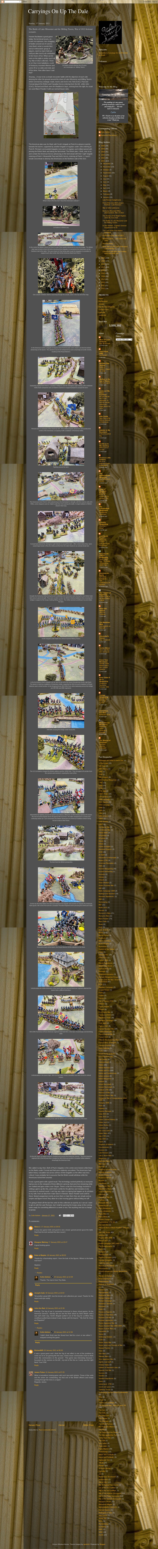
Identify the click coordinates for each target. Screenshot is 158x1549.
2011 (103, 285)
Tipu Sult (102, 1440)
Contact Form (104, 309)
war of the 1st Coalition (107, 1488)
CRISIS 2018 (103, 960)
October (106, 170)
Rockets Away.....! (109, 243)
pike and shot (103, 1225)
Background (103, 301)
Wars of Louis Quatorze (104, 340)
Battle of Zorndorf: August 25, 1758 (104, 369)
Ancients (102, 874)
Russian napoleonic (106, 1320)
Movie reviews (104, 1175)
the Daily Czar (104, 1415)
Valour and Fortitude (106, 1454)
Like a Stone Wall (105, 1155)
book (100, 927)
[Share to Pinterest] (73, 1215)
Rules (101, 1309)
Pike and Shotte (104, 1232)
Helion (101, 1065)
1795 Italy (102, 791)
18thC (101, 819)
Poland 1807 (103, 1241)
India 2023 (102, 1114)
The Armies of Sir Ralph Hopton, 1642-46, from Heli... (114, 217)
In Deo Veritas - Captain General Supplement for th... (114, 226)
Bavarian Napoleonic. (106, 896)
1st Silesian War (104, 830)
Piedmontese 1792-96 (107, 1222)
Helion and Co (104, 1070)
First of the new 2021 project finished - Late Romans (113, 204)
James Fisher (39, 1372)
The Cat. (102, 1410)
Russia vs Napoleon (106, 1315)
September (107, 173)
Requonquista (104, 1281)
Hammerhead (104, 1062)
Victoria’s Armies (105, 1468)
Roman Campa (104, 1298)
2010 (103, 288)
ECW (100, 984)
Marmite (102, 1167)
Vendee (101, 1465)
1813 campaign (104, 805)
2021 (103, 161)
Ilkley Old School (103, 609)
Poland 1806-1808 (105, 1238)
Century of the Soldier (107, 949)
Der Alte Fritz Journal (104, 364)
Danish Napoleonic (105, 963)
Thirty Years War (105, 1438)
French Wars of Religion (107, 1043)
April (105, 188)
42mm (101, 841)
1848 (100, 808)
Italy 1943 (102, 1139)
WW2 (101, 1532)
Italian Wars (103, 1133)
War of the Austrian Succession (110, 1493)
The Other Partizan (106, 1424)
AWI (100, 888)
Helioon (101, 1081)
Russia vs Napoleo (105, 1312)
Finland (101, 1009)
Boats (101, 924)
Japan (101, 1142)
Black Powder (104, 919)
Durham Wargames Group (108, 977)
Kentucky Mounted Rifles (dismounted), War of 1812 (113, 212)
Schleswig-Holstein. (106, 1337)
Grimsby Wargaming (103, 523)
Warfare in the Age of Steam (104, 380)
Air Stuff (101, 855)
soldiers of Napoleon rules (108, 1367)
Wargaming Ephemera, (103, 513)
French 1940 (103, 1037)
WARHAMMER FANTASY (108, 1507)
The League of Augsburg (105, 594)
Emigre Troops (104, 990)
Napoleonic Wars (105, 1189)
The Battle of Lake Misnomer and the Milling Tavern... (115, 222)
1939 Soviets (103, 821)
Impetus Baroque (105, 1111)
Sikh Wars (102, 1353)
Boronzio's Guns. (105, 714)
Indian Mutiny (103, 1125)
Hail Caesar (103, 1059)
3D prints (102, 838)
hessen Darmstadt (105, 1087)
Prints (101, 1249)
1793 (100, 785)
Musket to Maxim (105, 1178)
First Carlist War (104, 1012)
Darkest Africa (104, 969)
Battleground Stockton (107, 894)
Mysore (101, 1180)
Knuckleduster (104, 1147)
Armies (101, 304)
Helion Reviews (104, 1068)
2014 (103, 276)
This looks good (104, 383)
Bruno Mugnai (104, 944)
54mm (101, 844)
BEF (100, 905)
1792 (100, 783)
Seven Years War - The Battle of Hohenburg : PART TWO (104, 562)
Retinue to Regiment (106, 1284)
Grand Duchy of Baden (107, 1054)
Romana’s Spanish (105, 1303)
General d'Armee (105, 1045)
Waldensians (103, 1479)
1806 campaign (104, 799)
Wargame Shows (105, 1502)
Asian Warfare (104, 883)
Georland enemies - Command (102, 746)
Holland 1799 (103, 1090)
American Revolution (106, 863)
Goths (101, 1051)
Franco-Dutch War (105, 1032)
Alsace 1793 (103, 860)
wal (100, 1474)
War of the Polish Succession (109, 1496)
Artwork (101, 880)
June (105, 182)
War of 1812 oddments (111, 208)
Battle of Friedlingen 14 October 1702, (104, 496)
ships (100, 1351)
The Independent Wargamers (104, 508)
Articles (101, 877)
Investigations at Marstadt (104, 627)
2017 (103, 267)
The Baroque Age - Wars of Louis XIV (112, 1405)
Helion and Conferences (107, 1073)
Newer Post (34, 1425)
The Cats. (102, 1413)
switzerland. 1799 (105, 1384)
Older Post (88, 1425)
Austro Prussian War (106, 885)
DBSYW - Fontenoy (102, 613)
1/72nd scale (103, 763)
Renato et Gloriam (105, 1276)
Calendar (102, 312)
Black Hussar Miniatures (104, 724)
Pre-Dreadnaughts (105, 1246)
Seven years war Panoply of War (110, 1345)
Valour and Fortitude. (106, 1457)
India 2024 (102, 1117)
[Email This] (64, 1215)
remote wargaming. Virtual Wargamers (113, 1271)
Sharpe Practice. (105, 1348)
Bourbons (102, 938)
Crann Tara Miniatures (103, 661)
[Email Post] (60, 1215)
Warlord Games (104, 1510)
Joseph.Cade (39, 1293)
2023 (103, 155)
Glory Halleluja (104, 1048)
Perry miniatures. (105, 1211)
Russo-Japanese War (106, 1323)
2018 (103, 264)
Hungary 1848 (104, 1103)
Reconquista (103, 1268)
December (107, 164)
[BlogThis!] (66, 1215)
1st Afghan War (104, 827)
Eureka (101, 995)
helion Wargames (105, 1079)
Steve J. (37, 1227)
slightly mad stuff (105, 1362)
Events (101, 998)
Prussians (102, 1252)
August (106, 176)
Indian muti (103, 1122)
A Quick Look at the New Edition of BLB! (104, 598)
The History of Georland (104, 741)
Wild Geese (103, 1515)
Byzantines (103, 946)
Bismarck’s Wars (105, 913)
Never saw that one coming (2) (104, 651)
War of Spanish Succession (109, 1485)
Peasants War (104, 1203)
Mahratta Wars (104, 1161)
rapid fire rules (104, 1263)
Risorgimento (103, 1292)
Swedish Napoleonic (106, 1378)
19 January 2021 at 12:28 (63, 1277)
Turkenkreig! (103, 1452)
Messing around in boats (108, 1169)
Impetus (102, 1108)
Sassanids (102, 1331)
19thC (101, 824)
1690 (100, 774)
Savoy (101, 1334)
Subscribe (102, 315)
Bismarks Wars (104, 916)
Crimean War (103, 955)
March (105, 191)
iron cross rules (104, 1131)
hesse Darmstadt (105, 1084)
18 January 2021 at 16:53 (54, 1293)
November (107, 167)
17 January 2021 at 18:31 (50, 1227)
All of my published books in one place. (104, 463)
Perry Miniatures (105, 1208)
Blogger (102, 1544)
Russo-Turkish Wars (106, 1329)
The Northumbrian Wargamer (104, 475)
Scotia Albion (104, 648)
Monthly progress (105, 1172)
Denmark (102, 971)
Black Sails (103, 921)
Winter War (103, 1518)
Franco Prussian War (106, 1029)
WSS (100, 1521)
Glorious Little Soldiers (105, 458)
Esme (101, 993)
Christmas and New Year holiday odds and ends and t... (114, 252)
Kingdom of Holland (106, 1144)
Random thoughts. (105, 1260)
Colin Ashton (45, 1277)
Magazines (103, 1158)
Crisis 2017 (103, 957)
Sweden (102, 1376)
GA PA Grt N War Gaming (104, 445)
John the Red (39, 1308)
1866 (100, 813)
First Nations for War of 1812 (113, 235)
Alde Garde (103, 416)
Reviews (102, 1290)
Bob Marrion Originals (107, 307)
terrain (101, 1400)
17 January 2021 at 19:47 (57, 1242)
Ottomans (102, 1194)
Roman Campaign (105, 1301)
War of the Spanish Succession (110, 1499)
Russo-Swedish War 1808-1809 (110, 1326)
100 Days (102, 766)
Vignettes (102, 1471)
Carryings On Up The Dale (58, 11)
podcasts (102, 1235)
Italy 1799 (102, 1136)
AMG (100, 866)
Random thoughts (105, 1257)
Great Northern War (106, 1056)
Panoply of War (104, 1197)
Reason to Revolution (106, 1266)
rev (100, 1287)
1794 (100, 788)
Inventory (102, 1128)
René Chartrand (104, 1279)
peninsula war (104, 1205)
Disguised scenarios (106, 974)
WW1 (101, 1529)
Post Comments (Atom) (47, 1430)
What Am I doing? (102, 527)
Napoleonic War (104, 1186)
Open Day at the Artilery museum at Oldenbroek (104, 420)
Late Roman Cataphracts (112, 200)
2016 (103, 270)
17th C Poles (103, 794)
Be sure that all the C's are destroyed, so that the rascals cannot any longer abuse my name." (104, 402)
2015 (103, 273)
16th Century (103, 777)
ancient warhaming (106, 871)
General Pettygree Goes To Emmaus (104, 543)
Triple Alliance (104, 1449)
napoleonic (103, 1183)
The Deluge (103, 1418)
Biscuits (101, 910)
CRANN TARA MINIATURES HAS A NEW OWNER (104, 666)
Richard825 (38, 1350)
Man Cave (102, 1164)
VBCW (101, 1463)
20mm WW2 (103, 833)
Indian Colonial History (107, 1119)
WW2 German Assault (104, 449)
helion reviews (104, 1076)
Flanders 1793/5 (105, 1018)
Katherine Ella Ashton (109, 135)
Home (62, 1425)
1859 (100, 810)
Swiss (101, 1381)
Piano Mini (102, 1214)
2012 (103, 282)
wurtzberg (102, 1527)
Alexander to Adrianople (107, 857)
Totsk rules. (103, 1446)
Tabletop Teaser (105, 1390)
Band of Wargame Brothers (102, 491)
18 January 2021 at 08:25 (56, 1255)
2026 (103, 146)
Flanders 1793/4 (105, 1015)
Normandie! (103, 355)
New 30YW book (104, 343)
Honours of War (104, 1092)
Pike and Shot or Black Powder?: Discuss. (114, 1228)
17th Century (103, 797)
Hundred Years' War (106, 1095)
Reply (36, 1235)
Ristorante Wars (104, 1295)
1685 (100, 771)
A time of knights (105, 846)
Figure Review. (104, 1006)
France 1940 (103, 1026)
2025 (103, 149)
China (101, 952)
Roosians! (102, 1306)
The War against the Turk (108, 1435)
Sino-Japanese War (106, 1359)
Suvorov (102, 1373)
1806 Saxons (103, 802)
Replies (39, 1273)
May (105, 185)
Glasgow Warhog (41, 1242)
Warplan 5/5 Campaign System (103, 701)
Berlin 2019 (103, 907)
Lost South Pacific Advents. (103, 538)
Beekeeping (103, 902)
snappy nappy (104, 1365)
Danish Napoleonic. (106, 966)
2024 (103, 152)
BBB (100, 899)
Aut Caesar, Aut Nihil (103, 712)
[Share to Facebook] (71, 1215)
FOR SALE (103, 1023)
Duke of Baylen (40, 1255)
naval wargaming (105, 1192)
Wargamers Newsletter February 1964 (104, 685)
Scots (101, 1340)
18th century (103, 816)
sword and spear (105, 1387)
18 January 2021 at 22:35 (55, 1308)
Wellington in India (105, 1513)
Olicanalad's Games (104, 637)
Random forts (104, 1254)
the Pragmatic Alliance (107, 1427)
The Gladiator (104, 1421)
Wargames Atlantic (105, 1504)
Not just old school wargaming (103, 555)
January (106, 197)
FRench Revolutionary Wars (109, 1040)
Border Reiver (104, 935)
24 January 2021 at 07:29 (55, 1372)
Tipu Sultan (103, 1443)
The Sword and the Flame (108, 1432)
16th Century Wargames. (108, 780)
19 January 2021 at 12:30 (63, 1332)
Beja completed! (104, 640)
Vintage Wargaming (103, 696)
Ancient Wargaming (106, 869)
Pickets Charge (104, 1219)
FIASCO (102, 1004)
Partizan (102, 1200)
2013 (103, 279)
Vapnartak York (104, 1460)
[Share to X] (68, 1215)
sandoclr (86, 1544)
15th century (103, 769)
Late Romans (103, 1153)
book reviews (103, 930)
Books (101, 933)
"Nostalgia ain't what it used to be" (111, 760)
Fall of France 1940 (106, 1001)
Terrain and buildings (106, 1403)
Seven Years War (105, 1342)
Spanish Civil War (105, 1370)
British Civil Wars (105, 941)
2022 (103, 158)
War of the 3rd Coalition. (107, 1490)
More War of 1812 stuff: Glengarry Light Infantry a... (115, 247)
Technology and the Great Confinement (113, 1392)
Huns (100, 1105)
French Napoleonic (106, 1034)
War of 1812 (103, 1482)
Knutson (102, 1150)
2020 (103, 258)
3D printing (103, 835)
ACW (100, 852)
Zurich (101, 1535)
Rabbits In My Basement (104, 431)
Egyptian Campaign (106, 987)
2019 (103, 261)
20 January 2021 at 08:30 (53, 1350)
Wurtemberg (103, 1524)
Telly (100, 1397)
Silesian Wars (103, 1356)
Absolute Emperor (105, 849)
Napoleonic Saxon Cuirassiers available (103, 729)
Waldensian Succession (107, 1477)
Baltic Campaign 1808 (107, 891)
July (104, 179)
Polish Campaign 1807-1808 (109, 1243)
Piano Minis (103, 1217)
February (106, 194)
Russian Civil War (105, 1317)
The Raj (101, 1429)
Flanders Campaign (106, 1020)
